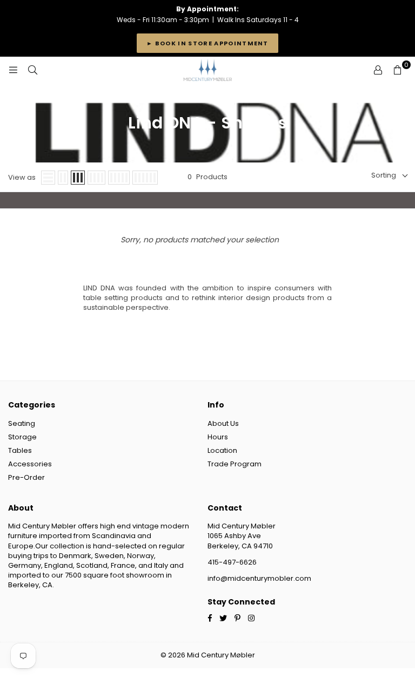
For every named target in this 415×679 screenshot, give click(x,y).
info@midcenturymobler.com (259, 578)
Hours (218, 437)
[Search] (32, 70)
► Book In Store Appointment (207, 43)
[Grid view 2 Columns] (63, 178)
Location (222, 450)
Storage (22, 437)
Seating (21, 423)
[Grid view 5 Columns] (119, 178)
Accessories (30, 464)
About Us (223, 423)
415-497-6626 (232, 562)
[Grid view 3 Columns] (78, 178)
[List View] (48, 178)
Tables (20, 450)
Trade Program (235, 464)
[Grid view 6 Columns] (145, 178)
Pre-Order (26, 477)
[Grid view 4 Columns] (96, 178)
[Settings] (377, 70)
